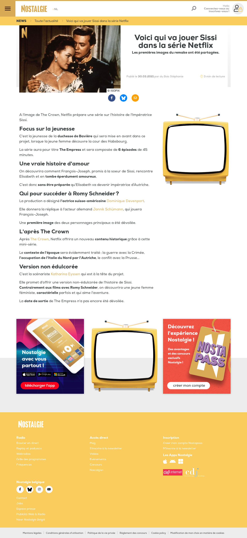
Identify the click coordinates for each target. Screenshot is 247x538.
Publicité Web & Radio (30, 514)
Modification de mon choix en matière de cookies (197, 533)
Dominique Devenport (125, 201)
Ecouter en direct (27, 443)
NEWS (21, 21)
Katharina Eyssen (65, 274)
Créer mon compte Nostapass (182, 443)
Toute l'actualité (46, 21)
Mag (93, 443)
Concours (96, 464)
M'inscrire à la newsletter (179, 448)
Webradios (23, 453)
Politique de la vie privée (101, 533)
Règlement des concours (133, 533)
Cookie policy (158, 533)
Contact (21, 498)
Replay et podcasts (29, 448)
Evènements (98, 459)
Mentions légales (32, 533)
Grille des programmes (31, 459)
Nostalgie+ (96, 470)
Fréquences (24, 464)
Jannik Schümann (108, 209)
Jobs (19, 503)
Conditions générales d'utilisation (64, 533)
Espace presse (25, 508)
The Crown (39, 239)
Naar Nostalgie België (30, 519)
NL (55, 9)
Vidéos (94, 453)
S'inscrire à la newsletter (106, 448)
